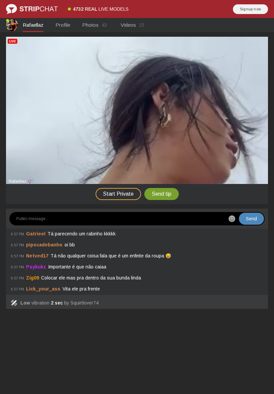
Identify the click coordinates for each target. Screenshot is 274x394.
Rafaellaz (33, 25)
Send (251, 218)
